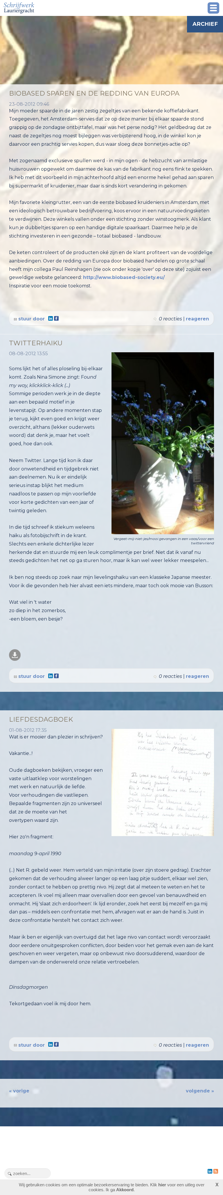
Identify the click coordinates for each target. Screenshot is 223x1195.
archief (205, 24)
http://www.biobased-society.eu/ (124, 277)
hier (162, 1184)
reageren (197, 319)
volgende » (200, 1091)
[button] (213, 8)
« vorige (19, 1091)
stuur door (31, 319)
